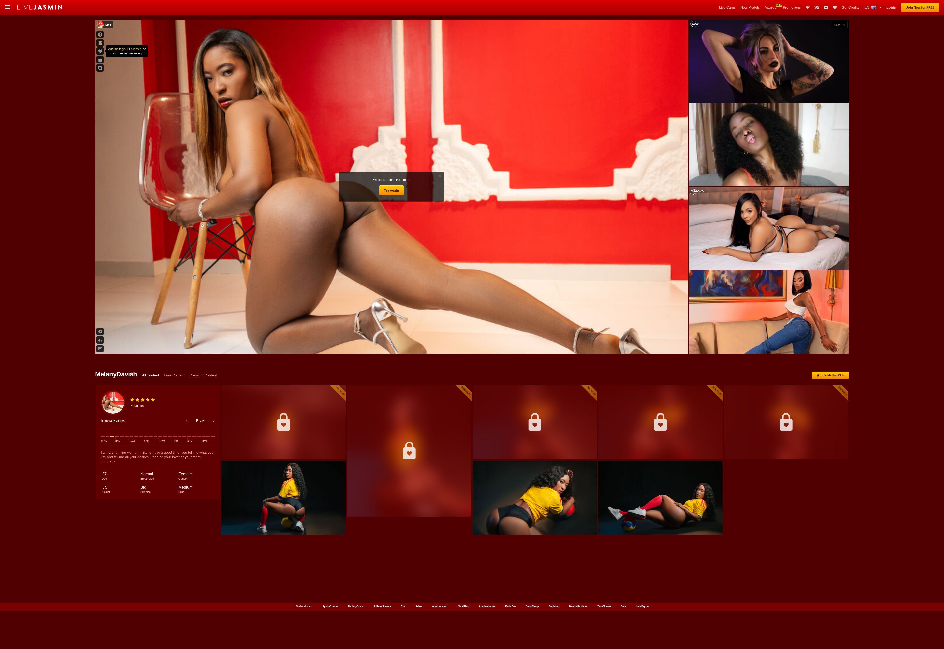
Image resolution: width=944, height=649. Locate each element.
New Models (750, 7)
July (623, 606)
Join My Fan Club (832, 375)
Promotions (792, 7)
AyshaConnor (330, 606)
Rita (403, 606)
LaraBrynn (642, 606)
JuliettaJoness (382, 606)
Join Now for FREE (920, 7)
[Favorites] (835, 7)
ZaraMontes (604, 606)
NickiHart (463, 606)
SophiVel (554, 606)
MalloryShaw (356, 606)
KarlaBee (510, 606)
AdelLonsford (440, 606)
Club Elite (808, 7)
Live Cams (727, 7)
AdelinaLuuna (487, 606)
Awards (770, 7)
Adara (419, 606)
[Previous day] (187, 421)
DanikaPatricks (578, 606)
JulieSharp (532, 606)
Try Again (391, 190)
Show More (769, 345)
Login (891, 7)
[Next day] (214, 421)
